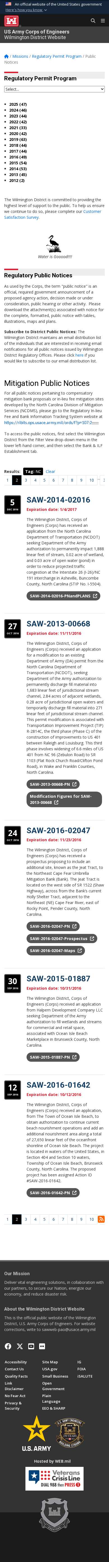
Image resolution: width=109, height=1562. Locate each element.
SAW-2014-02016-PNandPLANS (61, 596)
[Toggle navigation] (100, 21)
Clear (50, 471)
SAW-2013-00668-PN (50, 784)
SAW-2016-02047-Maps (53, 950)
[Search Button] (91, 21)
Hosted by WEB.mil (52, 1461)
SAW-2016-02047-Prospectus (59, 938)
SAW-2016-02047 (58, 830)
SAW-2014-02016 (58, 499)
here (79, 355)
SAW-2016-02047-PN (50, 926)
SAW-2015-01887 (58, 978)
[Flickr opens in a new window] (42, 1346)
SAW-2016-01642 (58, 1085)
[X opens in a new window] (19, 1346)
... (99, 478)
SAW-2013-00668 (58, 623)
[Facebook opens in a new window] (8, 1346)
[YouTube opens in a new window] (31, 1346)
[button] (27, 10)
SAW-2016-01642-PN (50, 1192)
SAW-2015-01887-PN (50, 1057)
